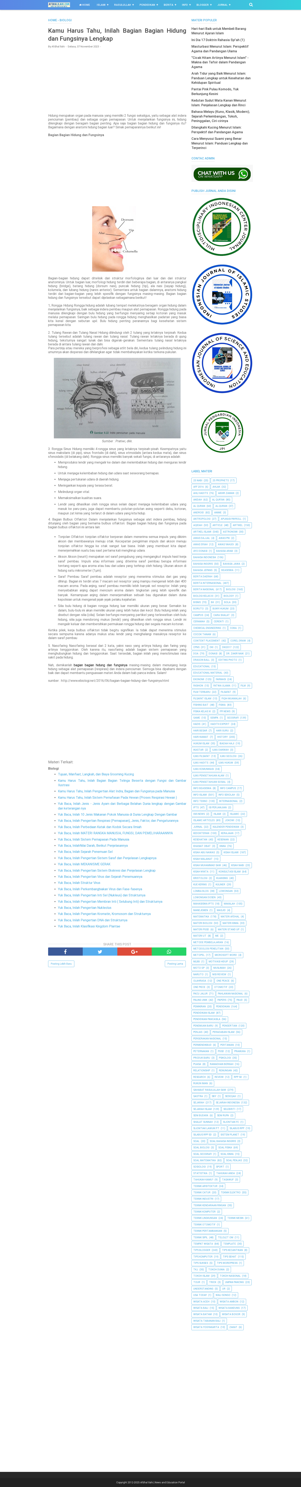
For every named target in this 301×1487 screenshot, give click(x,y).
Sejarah (198, 1102)
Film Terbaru (201, 692)
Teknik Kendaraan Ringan (209, 1205)
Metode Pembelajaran (208, 942)
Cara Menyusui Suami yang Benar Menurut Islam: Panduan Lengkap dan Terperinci (219, 143)
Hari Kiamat (200, 737)
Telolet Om (225, 1237)
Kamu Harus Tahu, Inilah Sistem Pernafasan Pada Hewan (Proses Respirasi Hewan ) (117, 797)
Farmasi (221, 679)
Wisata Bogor (231, 1314)
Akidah (197, 499)
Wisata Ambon (229, 1301)
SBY (214, 1096)
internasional (228, 801)
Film (243, 685)
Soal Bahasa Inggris (223, 1141)
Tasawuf (228, 1179)
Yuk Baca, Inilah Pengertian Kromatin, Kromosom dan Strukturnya (104, 914)
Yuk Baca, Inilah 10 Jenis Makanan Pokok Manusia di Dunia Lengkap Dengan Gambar (117, 814)
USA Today (200, 1295)
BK (212, 602)
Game (196, 717)
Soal (196, 1141)
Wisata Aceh (201, 1301)
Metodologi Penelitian (208, 948)
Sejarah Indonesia (228, 1102)
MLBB (196, 961)
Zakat (233, 1327)
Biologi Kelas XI (203, 596)
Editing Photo (227, 659)
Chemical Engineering (207, 628)
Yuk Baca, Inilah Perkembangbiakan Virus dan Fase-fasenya (100, 889)
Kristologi (200, 878)
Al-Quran (221, 506)
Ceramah (199, 621)
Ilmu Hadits (200, 762)
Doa (195, 653)
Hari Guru (222, 730)
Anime (218, 512)
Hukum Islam (201, 743)
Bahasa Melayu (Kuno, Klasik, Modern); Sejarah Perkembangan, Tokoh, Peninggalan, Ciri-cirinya (220, 116)
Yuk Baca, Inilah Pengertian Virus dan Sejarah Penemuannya (100, 877)
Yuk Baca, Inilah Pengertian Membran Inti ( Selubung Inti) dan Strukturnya (110, 902)
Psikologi (225, 1057)
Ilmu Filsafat (201, 756)
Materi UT (199, 935)
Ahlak (216, 486)
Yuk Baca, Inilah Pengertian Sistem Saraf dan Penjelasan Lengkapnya (107, 858)
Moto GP (199, 967)
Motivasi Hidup (218, 961)
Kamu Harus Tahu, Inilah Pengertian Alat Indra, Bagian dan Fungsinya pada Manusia (116, 791)
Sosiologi (199, 1166)
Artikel (238, 525)
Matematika (201, 916)
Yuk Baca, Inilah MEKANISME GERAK (84, 864)
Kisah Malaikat (203, 859)
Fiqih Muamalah (232, 698)
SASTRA (198, 1096)
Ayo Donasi (200, 551)
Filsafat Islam (202, 698)
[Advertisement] (117, 81)
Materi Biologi (202, 923)
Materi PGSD (201, 929)
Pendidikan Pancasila (206, 1019)
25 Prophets (221, 480)
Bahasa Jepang (203, 570)
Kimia (223, 846)
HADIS (196, 724)
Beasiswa (227, 570)
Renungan (225, 1070)
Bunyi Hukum (221, 608)
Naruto (198, 974)
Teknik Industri (203, 1198)
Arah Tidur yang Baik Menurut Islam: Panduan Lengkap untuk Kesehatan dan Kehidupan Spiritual (221, 78)
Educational (201, 666)
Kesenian (223, 839)
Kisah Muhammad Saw (207, 865)
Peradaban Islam (223, 1032)
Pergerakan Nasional (207, 1038)
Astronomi (230, 531)
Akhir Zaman (226, 493)
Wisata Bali (200, 1308)
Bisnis (197, 602)
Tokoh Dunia (216, 1269)
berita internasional (207, 583)
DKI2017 (227, 647)
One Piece (199, 987)
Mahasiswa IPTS (203, 903)
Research (199, 1077)
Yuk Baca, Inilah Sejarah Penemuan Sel (85, 852)
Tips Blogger (201, 1250)
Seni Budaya (200, 1115)
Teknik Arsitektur (205, 1186)
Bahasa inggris (203, 563)
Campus (198, 615)
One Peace (223, 980)
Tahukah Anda (225, 1173)
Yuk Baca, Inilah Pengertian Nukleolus (84, 908)
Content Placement (206, 640)
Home (85, 4)
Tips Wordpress (227, 1263)
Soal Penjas (234, 1160)
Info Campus (228, 788)
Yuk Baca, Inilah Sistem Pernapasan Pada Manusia (93, 839)
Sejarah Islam (202, 1109)
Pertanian (227, 1045)
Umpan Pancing (234, 1282)
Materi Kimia (231, 923)
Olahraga (199, 980)
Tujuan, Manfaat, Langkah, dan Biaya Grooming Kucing (96, 774)
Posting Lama (175, 963)
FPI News (225, 711)
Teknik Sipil (200, 1237)
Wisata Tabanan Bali (207, 1320)
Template (229, 1243)
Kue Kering (200, 884)
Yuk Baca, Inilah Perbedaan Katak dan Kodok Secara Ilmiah (99, 827)
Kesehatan (200, 839)
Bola (227, 602)
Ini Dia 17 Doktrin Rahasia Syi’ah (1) (218, 40)
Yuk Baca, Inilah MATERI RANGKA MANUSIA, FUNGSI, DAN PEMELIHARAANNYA (115, 833)
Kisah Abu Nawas (204, 852)
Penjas (197, 1032)
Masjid (221, 910)
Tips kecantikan (232, 1250)
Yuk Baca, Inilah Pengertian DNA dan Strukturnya (92, 920)
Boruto (198, 608)
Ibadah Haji (227, 743)
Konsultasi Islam (230, 871)
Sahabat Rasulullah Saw (209, 1089)
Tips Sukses (200, 1263)
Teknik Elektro (231, 1192)
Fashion (198, 685)
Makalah (229, 903)
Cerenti (219, 621)
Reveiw (219, 1077)
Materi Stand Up (228, 929)
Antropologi (201, 518)
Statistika (200, 1173)
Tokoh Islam (201, 1275)
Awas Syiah (200, 544)
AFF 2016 (198, 486)
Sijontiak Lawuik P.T (206, 1128)
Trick (212, 1282)
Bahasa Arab (224, 551)
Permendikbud (202, 1045)
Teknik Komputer (204, 1211)
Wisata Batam (202, 1314)
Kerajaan (227, 833)
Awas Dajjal (201, 538)
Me (217, 935)
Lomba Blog (201, 891)
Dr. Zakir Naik (235, 653)
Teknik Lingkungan (205, 1218)
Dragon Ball (201, 659)
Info (185, 4)
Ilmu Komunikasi (203, 769)
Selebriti (229, 1109)
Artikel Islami (202, 531)
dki (211, 647)
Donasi (213, 653)
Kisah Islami (231, 852)
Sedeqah (230, 1096)
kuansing (222, 878)
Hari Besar (200, 730)
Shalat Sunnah (203, 1122)
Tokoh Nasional (230, 1275)
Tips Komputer (203, 1256)
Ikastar (198, 749)
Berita (168, 4)
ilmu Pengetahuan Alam (208, 775)
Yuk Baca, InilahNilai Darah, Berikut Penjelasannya (93, 846)
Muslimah (219, 967)
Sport (220, 1166)
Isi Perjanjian (218, 807)
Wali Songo (223, 1295)
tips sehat (229, 1256)
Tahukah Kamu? (203, 1179)
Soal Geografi (202, 1154)
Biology (229, 596)
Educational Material (207, 672)
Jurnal (222, 4)
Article (218, 525)
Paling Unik (200, 1000)
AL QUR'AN (218, 499)
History (222, 737)
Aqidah (197, 525)
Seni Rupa (223, 1115)
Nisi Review (219, 974)
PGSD (221, 1051)
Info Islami (200, 794)
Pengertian (229, 1025)
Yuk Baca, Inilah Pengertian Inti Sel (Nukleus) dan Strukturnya (101, 895)
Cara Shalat (221, 615)
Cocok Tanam (202, 634)
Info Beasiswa (202, 788)
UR (223, 1288)
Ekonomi (198, 679)
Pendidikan (147, 4)
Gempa (214, 717)
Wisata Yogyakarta (206, 1327)
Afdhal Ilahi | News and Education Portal (162, 1482)
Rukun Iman (200, 1083)
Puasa (197, 1064)
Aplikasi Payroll (231, 518)
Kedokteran (201, 833)
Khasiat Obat (202, 846)
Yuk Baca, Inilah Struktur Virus (79, 883)
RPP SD (238, 1077)
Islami (101, 4)
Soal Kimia (227, 1154)
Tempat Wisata (203, 1243)
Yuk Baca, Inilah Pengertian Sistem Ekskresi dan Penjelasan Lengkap (107, 870)
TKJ (195, 1269)
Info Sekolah (226, 794)
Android (198, 512)
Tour (196, 1282)
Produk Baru (201, 1057)
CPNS (196, 647)
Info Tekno (200, 801)
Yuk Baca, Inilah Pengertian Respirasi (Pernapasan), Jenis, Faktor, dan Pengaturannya (118, 821)
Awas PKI (224, 538)
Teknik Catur (201, 1192)
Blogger (203, 4)
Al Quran (199, 506)
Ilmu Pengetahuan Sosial (209, 781)
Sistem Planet (230, 1134)
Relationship (201, 1070)
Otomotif (220, 987)
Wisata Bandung (229, 1308)
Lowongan (226, 891)
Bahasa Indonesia (204, 557)
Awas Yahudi (226, 544)
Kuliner (220, 884)
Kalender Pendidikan (226, 826)
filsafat (226, 692)
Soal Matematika (204, 1160)
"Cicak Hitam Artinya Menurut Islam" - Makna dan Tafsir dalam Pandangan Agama (220, 62)
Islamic (234, 814)
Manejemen (200, 910)
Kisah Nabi (237, 865)
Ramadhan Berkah (221, 1064)
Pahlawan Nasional (230, 993)
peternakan (201, 1051)
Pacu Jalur (200, 993)
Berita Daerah (202, 576)
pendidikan (223, 1006)
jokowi (229, 820)
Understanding (203, 1288)
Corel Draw (238, 640)
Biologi (230, 589)
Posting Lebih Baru (61, 963)
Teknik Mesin (235, 1218)
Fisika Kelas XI (202, 711)
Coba (233, 628)
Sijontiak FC (231, 1122)
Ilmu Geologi (228, 756)
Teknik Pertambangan (207, 1230)
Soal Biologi (201, 1147)
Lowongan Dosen (204, 897)
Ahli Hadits (200, 493)
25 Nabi (197, 480)
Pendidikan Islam (204, 1012)
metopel (199, 955)
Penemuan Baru (203, 1025)
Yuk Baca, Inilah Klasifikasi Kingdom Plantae (89, 926)
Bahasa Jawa (231, 563)
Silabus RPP (237, 1128)
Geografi (233, 717)
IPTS (196, 807)
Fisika (222, 704)
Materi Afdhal (230, 916)
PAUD (239, 1000)
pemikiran (199, 1006)
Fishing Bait (200, 704)
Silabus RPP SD (202, 1134)
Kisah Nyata (200, 871)
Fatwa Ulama (221, 685)
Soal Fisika (225, 1147)
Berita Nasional (203, 589)
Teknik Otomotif (204, 1224)
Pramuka (240, 1051)
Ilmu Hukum (225, 762)
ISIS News (199, 814)
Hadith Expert (220, 724)
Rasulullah (122, 4)
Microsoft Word (226, 955)
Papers (221, 1000)
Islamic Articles (204, 820)
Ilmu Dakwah (220, 749)
